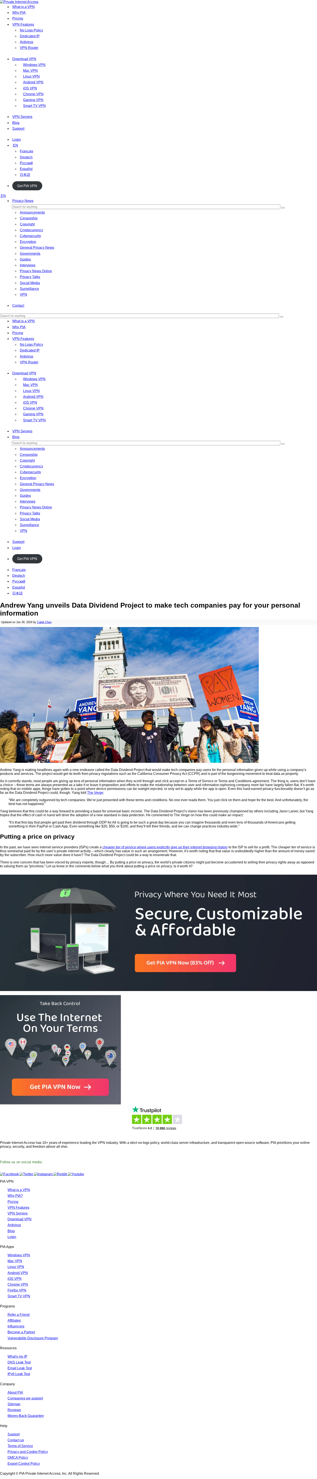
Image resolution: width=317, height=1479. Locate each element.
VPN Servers (22, 117)
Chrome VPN (33, 94)
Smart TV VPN (34, 106)
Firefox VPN (17, 1290)
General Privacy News (37, 247)
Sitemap (14, 1404)
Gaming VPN (33, 100)
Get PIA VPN (27, 186)
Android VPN (33, 82)
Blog (15, 123)
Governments (30, 253)
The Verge (95, 792)
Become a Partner (21, 1332)
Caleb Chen (44, 622)
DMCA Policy (18, 1457)
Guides (25, 259)
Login (16, 139)
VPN (23, 294)
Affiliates (14, 1320)
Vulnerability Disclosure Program (33, 1338)
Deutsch (26, 157)
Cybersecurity (30, 236)
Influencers (16, 1326)
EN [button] (3, 196)
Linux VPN (31, 76)
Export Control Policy (24, 1463)
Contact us (16, 1440)
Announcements (32, 212)
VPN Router (29, 48)
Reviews (14, 1410)
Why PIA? (15, 1196)
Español (26, 169)
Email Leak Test (20, 1368)
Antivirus (26, 42)
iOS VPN (30, 88)
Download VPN (24, 59)
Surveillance (29, 289)
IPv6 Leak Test (19, 1374)
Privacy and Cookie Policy (28, 1452)
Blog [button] (15, 437)
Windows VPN (34, 65)
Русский (26, 163)
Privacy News (22, 201)
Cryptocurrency (31, 230)
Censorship (29, 218)
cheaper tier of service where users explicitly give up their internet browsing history (165, 847)
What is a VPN (23, 7)
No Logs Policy (31, 30)
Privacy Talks (30, 277)
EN (15, 145)
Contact (18, 305)
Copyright (27, 224)
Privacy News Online (36, 271)
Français (26, 151)
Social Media (30, 283)
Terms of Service (20, 1446)
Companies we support (25, 1398)
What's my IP (17, 1356)
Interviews (27, 265)
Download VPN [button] (24, 373)
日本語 (25, 175)
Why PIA (19, 12)
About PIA (15, 1392)
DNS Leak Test (19, 1362)
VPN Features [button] (23, 339)
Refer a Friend (19, 1314)
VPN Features (23, 24)
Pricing (17, 18)
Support (18, 128)
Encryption (28, 242)
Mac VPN (30, 70)
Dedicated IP (30, 36)
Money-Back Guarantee (26, 1416)
